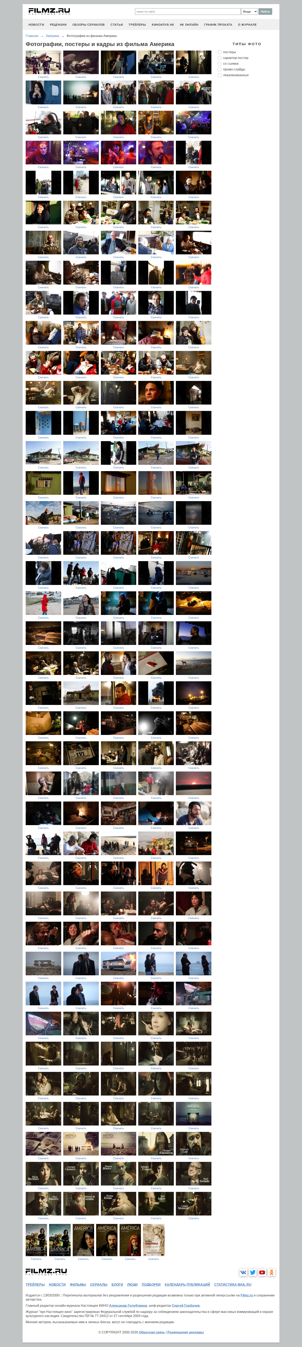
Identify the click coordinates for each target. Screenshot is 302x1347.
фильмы (78, 1284)
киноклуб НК (163, 24)
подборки (151, 1284)
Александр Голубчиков (128, 1305)
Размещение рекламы (185, 1332)
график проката (218, 24)
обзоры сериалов (89, 24)
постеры (229, 52)
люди (132, 1284)
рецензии (58, 24)
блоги (117, 1284)
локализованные (236, 75)
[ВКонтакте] (243, 1272)
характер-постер (235, 58)
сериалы (98, 1284)
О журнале (247, 24)
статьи (117, 24)
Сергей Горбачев (186, 1305)
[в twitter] (252, 1272)
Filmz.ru (247, 1295)
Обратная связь (152, 1332)
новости (36, 24)
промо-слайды (234, 69)
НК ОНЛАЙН (189, 24)
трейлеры (137, 24)
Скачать (43, 76)
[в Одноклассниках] (271, 1272)
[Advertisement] (248, 149)
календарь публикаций (187, 1284)
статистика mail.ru (232, 1284)
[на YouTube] (262, 1272)
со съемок (231, 63)
